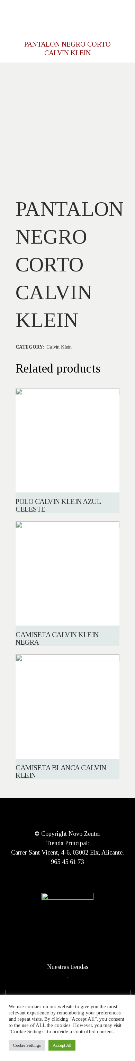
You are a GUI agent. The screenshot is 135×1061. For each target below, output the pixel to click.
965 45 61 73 (67, 861)
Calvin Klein (59, 347)
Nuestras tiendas (67, 966)
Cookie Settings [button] (27, 1045)
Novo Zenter (84, 833)
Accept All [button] (62, 1045)
